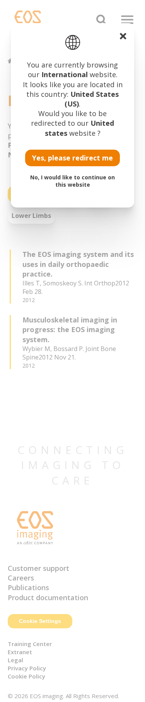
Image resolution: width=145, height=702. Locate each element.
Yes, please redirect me (72, 157)
